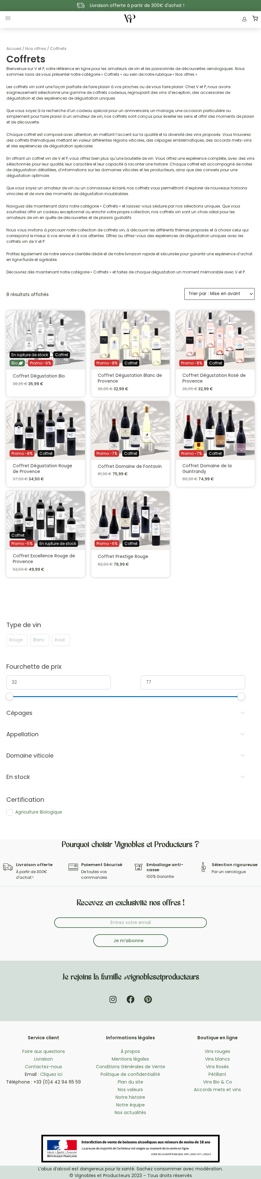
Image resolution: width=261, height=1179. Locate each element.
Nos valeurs (130, 1089)
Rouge (16, 640)
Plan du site (130, 1082)
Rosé (60, 640)
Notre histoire (130, 1097)
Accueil (13, 48)
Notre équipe (130, 1105)
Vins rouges (217, 1051)
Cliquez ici (51, 1074)
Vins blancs (217, 1059)
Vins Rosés (217, 1066)
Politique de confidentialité (130, 1074)
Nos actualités (130, 1112)
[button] (8, 19)
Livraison (43, 1059)
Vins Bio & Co (217, 1082)
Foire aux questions (43, 1051)
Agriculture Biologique (38, 812)
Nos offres (35, 48)
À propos (130, 1051)
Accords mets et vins (217, 1089)
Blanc (39, 640)
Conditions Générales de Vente (130, 1066)
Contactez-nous (43, 1066)
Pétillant (217, 1074)
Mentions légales (130, 1059)
